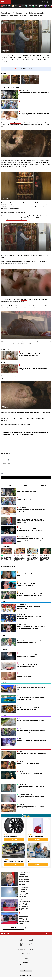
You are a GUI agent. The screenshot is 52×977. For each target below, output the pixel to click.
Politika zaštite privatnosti (26, 964)
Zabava (48, 5)
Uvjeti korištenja (26, 962)
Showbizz (16, 5)
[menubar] (47, 2)
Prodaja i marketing (26, 960)
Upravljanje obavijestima (27, 970)
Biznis (42, 5)
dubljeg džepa (24, 299)
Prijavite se (26, 477)
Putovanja (29, 5)
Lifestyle (22, 5)
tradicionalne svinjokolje (15, 122)
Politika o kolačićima (26, 966)
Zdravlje (36, 5)
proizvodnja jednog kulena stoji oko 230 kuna (16, 219)
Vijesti (4, 5)
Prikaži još (13, 927)
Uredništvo (26, 958)
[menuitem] (47, 2)
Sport (10, 5)
